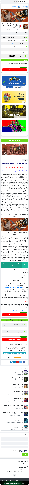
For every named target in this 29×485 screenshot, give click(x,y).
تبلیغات (15, 470)
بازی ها (19, 6)
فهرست (25, 160)
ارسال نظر (25, 455)
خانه (23, 464)
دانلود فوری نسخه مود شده (14, 70)
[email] (11, 362)
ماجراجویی (14, 6)
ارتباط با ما (21, 470)
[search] (1, 1)
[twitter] (20, 362)
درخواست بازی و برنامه (19, 471)
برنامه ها (13, 464)
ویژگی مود (24, 60)
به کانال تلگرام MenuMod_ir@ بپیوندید (14, 353)
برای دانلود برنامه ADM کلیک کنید (20, 310)
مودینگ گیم (9, 471)
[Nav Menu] (27, 1)
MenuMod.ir (22, 1)
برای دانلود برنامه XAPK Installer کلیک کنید (14, 287)
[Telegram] (14, 475)
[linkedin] (14, 362)
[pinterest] (17, 362)
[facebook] (23, 362)
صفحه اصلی (25, 6)
